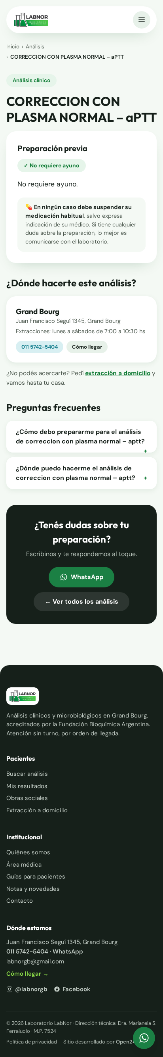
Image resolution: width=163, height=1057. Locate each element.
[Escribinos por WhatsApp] (144, 1038)
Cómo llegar (87, 346)
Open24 (126, 1041)
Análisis (35, 46)
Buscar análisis (27, 774)
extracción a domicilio (117, 373)
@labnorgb (31, 989)
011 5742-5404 (39, 346)
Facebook (76, 989)
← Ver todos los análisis (81, 601)
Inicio (12, 46)
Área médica (24, 865)
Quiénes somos (28, 852)
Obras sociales (27, 798)
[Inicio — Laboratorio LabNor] (31, 20)
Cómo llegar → (27, 974)
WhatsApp (87, 577)
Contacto (19, 901)
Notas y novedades (33, 889)
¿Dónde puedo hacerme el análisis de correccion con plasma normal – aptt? (81, 473)
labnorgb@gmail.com (35, 961)
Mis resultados (26, 786)
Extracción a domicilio (37, 810)
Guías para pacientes (35, 877)
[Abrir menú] (141, 20)
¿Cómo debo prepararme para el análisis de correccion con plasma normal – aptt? (81, 437)
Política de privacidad (31, 1041)
